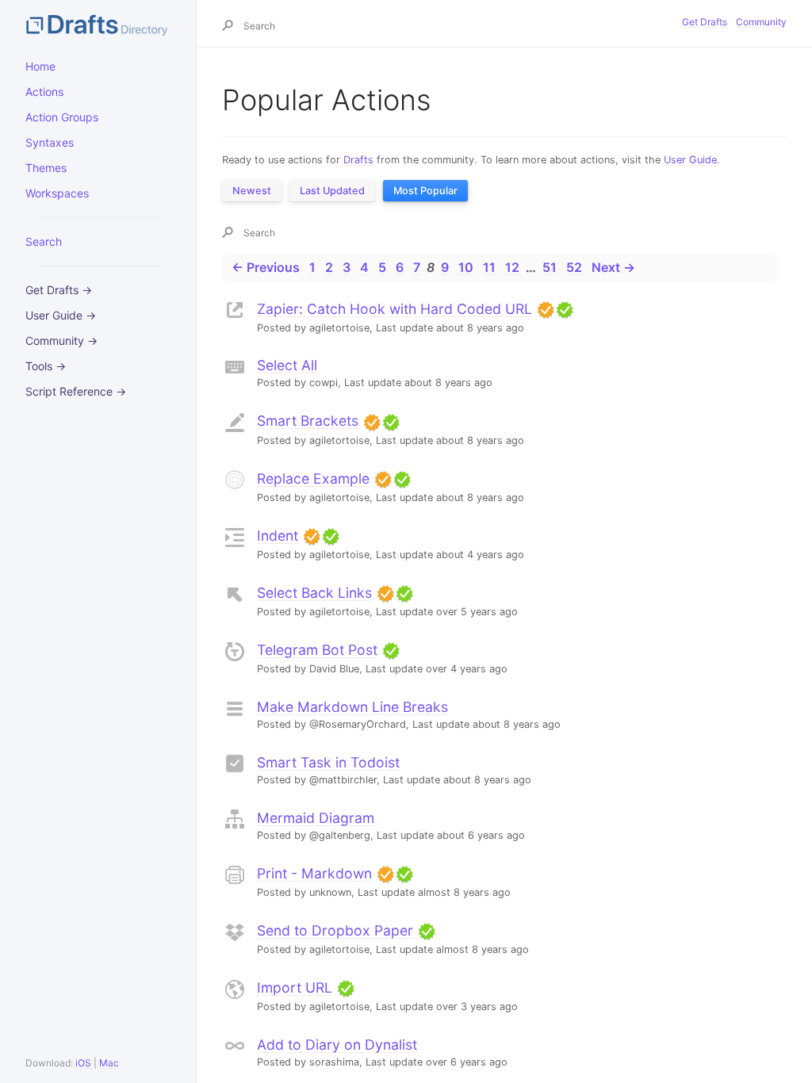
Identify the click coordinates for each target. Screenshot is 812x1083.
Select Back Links (314, 592)
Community (761, 22)
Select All (287, 365)
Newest (251, 191)
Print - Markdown (314, 873)
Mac (109, 1063)
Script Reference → (75, 391)
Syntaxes (49, 142)
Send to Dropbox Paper (335, 930)
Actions (44, 91)
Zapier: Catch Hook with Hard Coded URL (394, 308)
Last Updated (332, 191)
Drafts (358, 160)
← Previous (266, 267)
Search (43, 241)
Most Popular (425, 191)
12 (512, 267)
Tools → (45, 366)
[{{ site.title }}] (98, 24)
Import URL (294, 987)
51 (549, 267)
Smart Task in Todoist (328, 762)
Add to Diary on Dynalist (337, 1044)
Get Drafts (704, 22)
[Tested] (545, 308)
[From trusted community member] (564, 308)
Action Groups (61, 117)
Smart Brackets (307, 420)
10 (465, 267)
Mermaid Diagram (315, 817)
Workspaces (57, 193)
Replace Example (313, 478)
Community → (61, 340)
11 (489, 267)
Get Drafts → (58, 290)
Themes (46, 167)
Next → (613, 267)
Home (40, 66)
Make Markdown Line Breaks (352, 706)
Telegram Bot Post (317, 649)
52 (574, 267)
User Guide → (60, 315)
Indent (277, 535)
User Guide (690, 160)
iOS (83, 1063)
